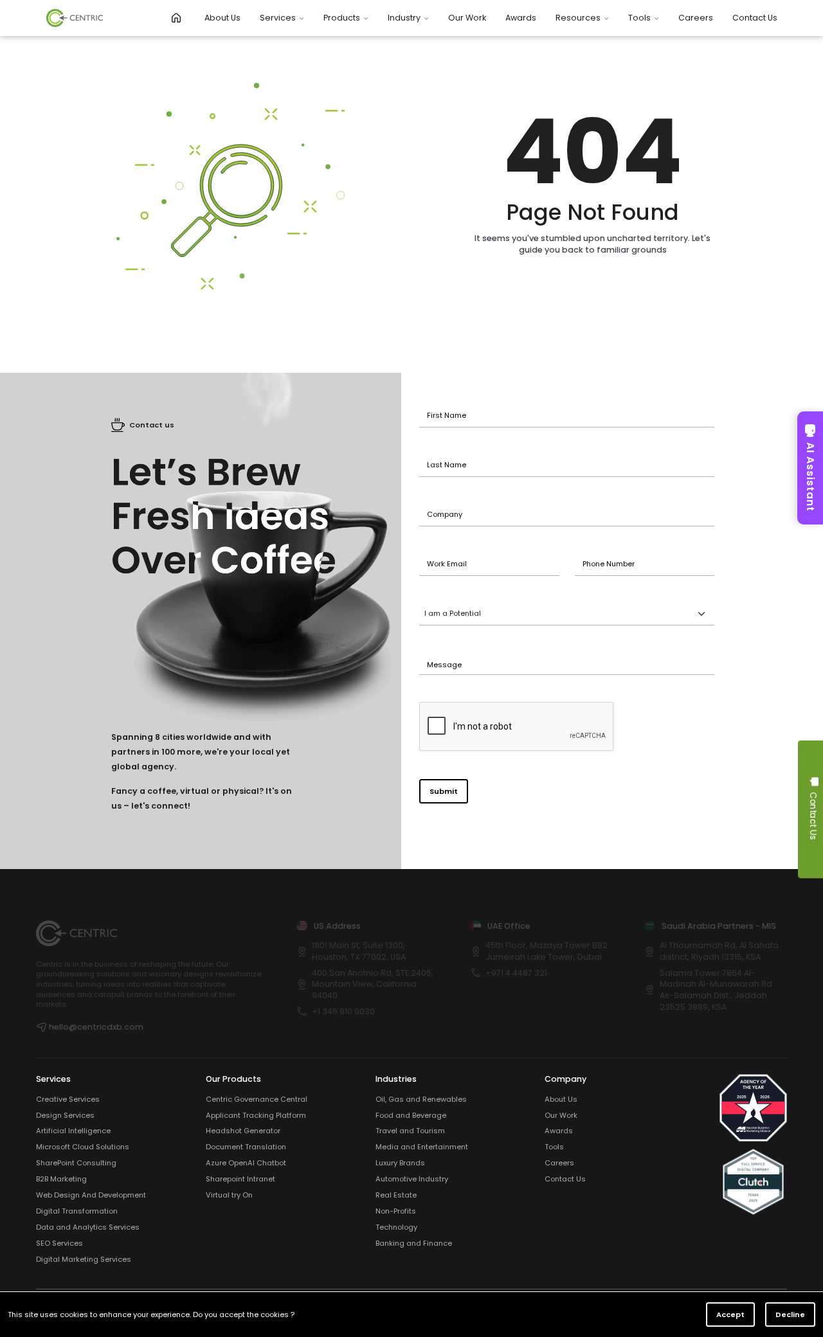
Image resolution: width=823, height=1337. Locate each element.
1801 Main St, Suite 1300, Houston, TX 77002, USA (359, 951)
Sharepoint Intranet (240, 1179)
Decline (790, 1314)
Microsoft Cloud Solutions (82, 1147)
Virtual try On (229, 1195)
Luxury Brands (400, 1163)
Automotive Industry (411, 1179)
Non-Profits (395, 1211)
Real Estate (396, 1195)
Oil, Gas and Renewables (421, 1099)
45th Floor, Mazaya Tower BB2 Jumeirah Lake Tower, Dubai (546, 951)
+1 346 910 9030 (343, 1011)
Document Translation (246, 1147)
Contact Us (754, 17)
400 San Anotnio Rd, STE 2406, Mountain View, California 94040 (372, 984)
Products (341, 17)
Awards (520, 17)
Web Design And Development (91, 1195)
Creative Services (68, 1099)
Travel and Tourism (410, 1131)
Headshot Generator (243, 1131)
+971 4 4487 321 (516, 972)
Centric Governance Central (256, 1099)
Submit (444, 791)
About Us (222, 17)
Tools (639, 17)
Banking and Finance (413, 1243)
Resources (578, 17)
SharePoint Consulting (76, 1163)
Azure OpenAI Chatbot (246, 1163)
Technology (396, 1227)
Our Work (467, 17)
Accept (730, 1314)
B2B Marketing (61, 1179)
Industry (404, 17)
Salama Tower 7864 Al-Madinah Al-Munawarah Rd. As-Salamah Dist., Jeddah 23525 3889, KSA (717, 989)
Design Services (65, 1115)
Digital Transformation (77, 1211)
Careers (695, 17)
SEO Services (59, 1243)
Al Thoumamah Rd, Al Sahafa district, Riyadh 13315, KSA (719, 951)
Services (278, 17)
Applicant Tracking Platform (256, 1115)
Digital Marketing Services (83, 1259)
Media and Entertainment (421, 1147)
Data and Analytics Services (88, 1227)
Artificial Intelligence (73, 1131)
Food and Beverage (410, 1115)
